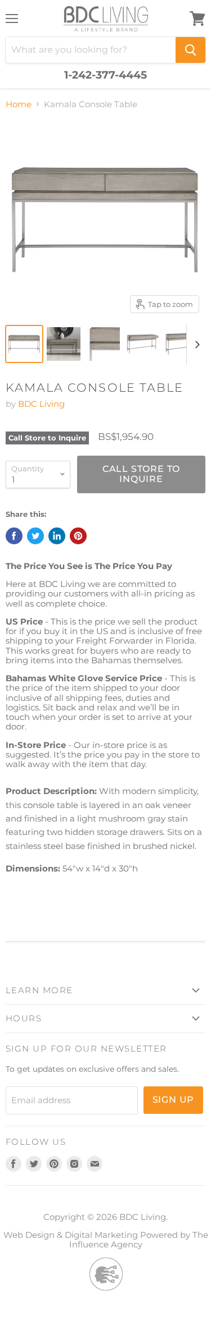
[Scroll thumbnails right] (195, 344)
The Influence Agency (138, 1239)
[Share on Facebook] (14, 535)
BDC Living (41, 403)
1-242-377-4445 (105, 75)
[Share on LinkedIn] (56, 535)
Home (19, 104)
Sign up (173, 1099)
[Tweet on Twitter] (35, 535)
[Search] (190, 50)
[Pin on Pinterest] (78, 535)
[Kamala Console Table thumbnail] (24, 344)
